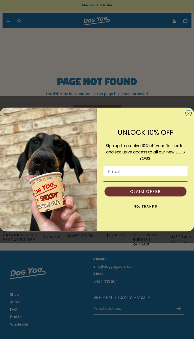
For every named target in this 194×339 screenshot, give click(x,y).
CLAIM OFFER (145, 191)
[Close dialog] (189, 113)
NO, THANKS (145, 206)
